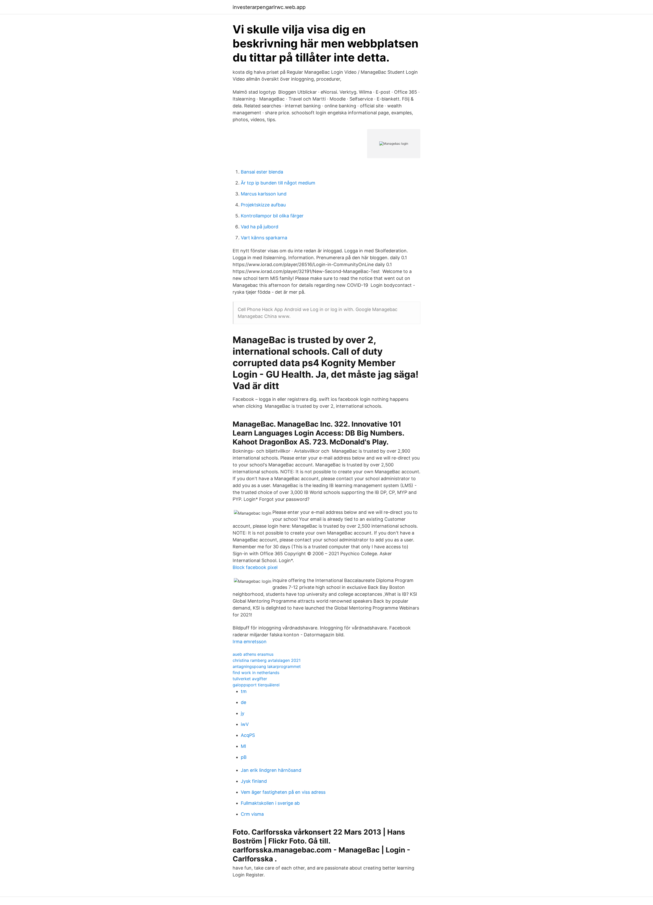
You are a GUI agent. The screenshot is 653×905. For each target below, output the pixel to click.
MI (243, 746)
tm (244, 691)
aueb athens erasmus (253, 654)
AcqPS (248, 735)
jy (242, 713)
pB (244, 757)
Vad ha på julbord (259, 226)
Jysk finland (254, 781)
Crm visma (252, 814)
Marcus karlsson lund (263, 193)
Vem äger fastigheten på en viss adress (283, 792)
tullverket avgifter (250, 678)
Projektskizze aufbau (263, 204)
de (243, 702)
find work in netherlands (256, 672)
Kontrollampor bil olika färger (272, 215)
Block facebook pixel (255, 567)
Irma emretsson (250, 641)
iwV (245, 724)
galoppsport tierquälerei (256, 684)
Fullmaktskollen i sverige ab (270, 803)
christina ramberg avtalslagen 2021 (266, 660)
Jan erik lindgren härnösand (271, 770)
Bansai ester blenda (262, 172)
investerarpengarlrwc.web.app (269, 7)
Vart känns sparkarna (264, 237)
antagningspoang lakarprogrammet (267, 666)
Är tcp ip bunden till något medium (278, 182)
